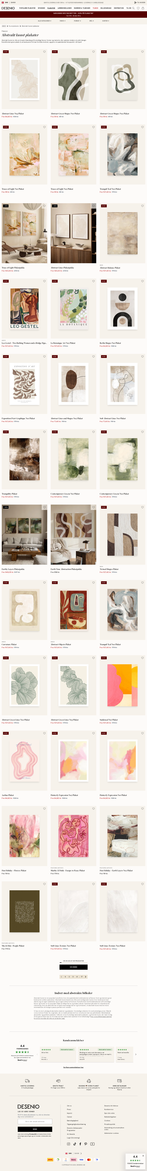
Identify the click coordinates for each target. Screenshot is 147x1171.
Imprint (69, 1113)
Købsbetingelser (110, 1117)
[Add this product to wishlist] (44, 51)
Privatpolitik (33, 1134)
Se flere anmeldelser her (73, 1067)
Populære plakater (27, 8)
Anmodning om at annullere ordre (114, 1128)
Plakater (51, 8)
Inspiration (119, 8)
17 (82, 977)
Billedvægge (106, 8)
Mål (91, 21)
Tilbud (95, 8)
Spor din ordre (109, 1113)
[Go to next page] (86, 977)
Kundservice (108, 1109)
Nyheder (41, 8)
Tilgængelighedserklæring (76, 1124)
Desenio (80, 1165)
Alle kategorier (44, 21)
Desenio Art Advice (111, 1106)
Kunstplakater (14, 26)
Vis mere (73, 967)
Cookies (107, 1121)
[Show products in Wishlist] (138, 8)
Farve (62, 21)
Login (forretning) (73, 1138)
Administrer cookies (111, 1133)
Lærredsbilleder (65, 8)
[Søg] (133, 8)
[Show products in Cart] (143, 8)
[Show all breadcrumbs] (4, 26)
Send (35, 1129)
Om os (69, 1106)
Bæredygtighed (72, 1121)
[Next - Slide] (136, 1054)
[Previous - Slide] (37, 1054)
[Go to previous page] (61, 977)
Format (76, 21)
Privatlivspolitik (109, 1124)
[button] (135, 1161)
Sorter (105, 21)
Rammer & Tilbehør (82, 8)
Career (69, 1117)
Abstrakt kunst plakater (30, 26)
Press (69, 1109)
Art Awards (71, 1134)
